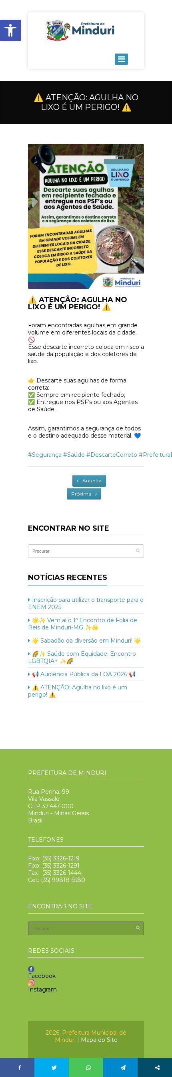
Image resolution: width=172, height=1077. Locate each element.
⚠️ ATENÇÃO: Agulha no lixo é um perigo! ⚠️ (77, 303)
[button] (10, 30)
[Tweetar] (54, 1067)
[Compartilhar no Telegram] (122, 1067)
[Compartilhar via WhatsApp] (88, 1067)
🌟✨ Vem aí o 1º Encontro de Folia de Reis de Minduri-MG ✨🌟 (82, 624)
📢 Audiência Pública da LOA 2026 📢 (84, 674)
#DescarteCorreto (111, 454)
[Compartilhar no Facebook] (19, 1067)
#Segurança (45, 454)
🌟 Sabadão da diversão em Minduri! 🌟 (86, 640)
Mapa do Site (99, 1039)
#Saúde (74, 454)
